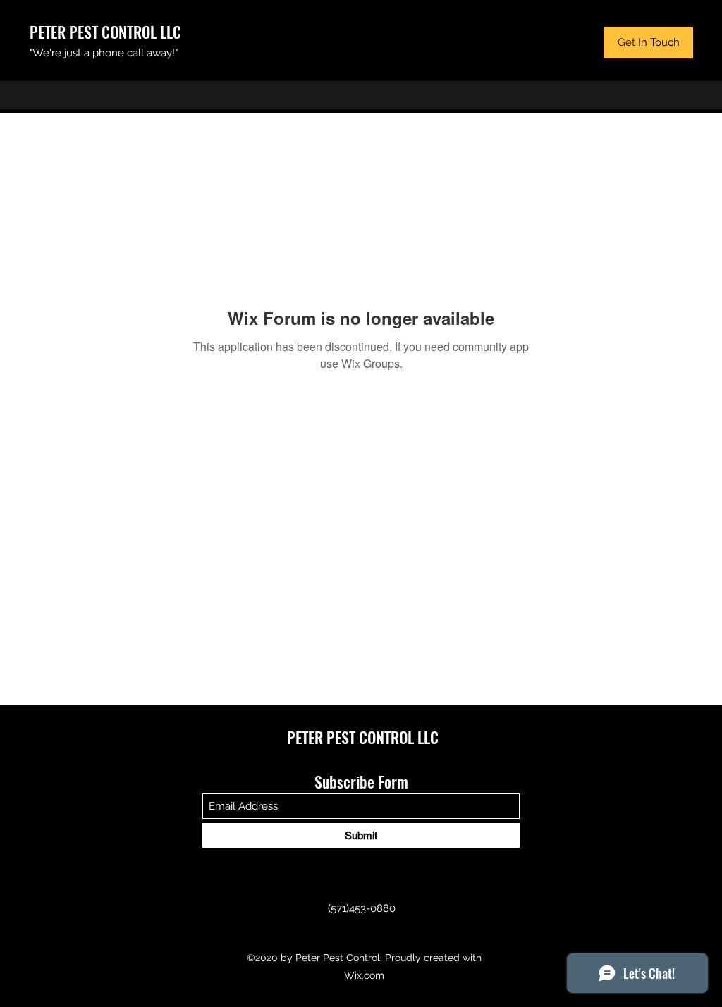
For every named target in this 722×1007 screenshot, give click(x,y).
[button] (648, 42)
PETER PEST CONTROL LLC (105, 31)
